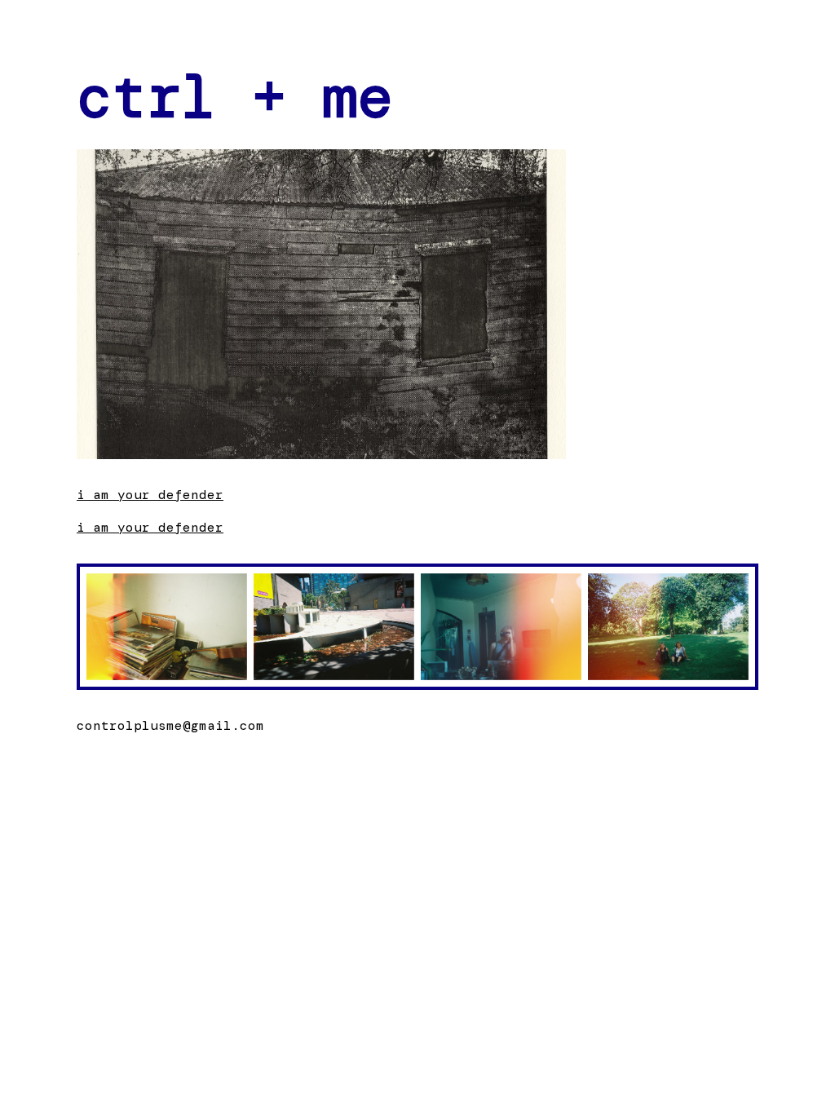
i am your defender (150, 494)
